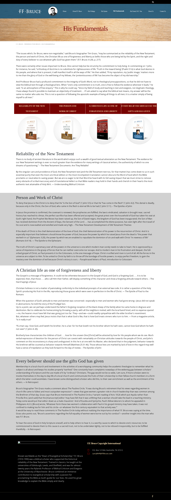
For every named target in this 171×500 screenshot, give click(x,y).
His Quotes (104, 11)
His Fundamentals (118, 11)
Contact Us (163, 11)
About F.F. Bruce (77, 11)
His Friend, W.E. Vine (136, 11)
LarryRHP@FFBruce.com (102, 453)
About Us (151, 11)
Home (64, 11)
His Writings (91, 11)
